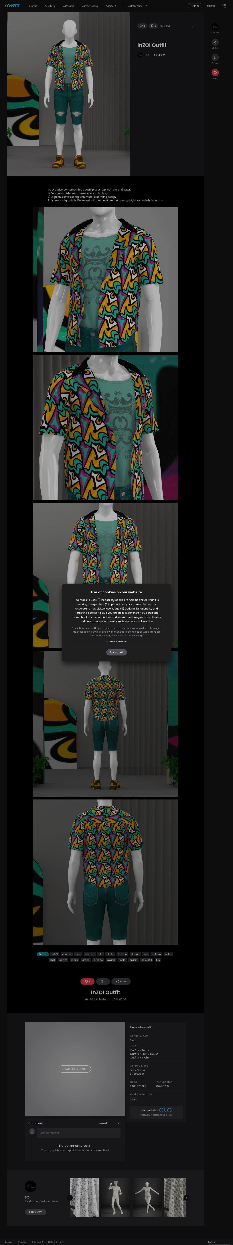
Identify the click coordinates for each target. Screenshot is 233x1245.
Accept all (116, 652)
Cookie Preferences (118, 641)
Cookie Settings (134, 635)
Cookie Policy (144, 621)
